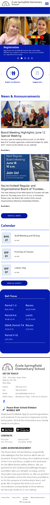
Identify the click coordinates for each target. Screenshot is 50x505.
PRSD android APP (23, 430)
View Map (7, 383)
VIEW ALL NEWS (14, 216)
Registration (11, 47)
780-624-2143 (21, 387)
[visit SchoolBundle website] (25, 502)
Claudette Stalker (25, 442)
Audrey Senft (23, 439)
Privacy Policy (5, 497)
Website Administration (38, 497)
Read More (5, 150)
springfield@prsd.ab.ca (25, 393)
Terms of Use (16, 497)
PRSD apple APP (7, 430)
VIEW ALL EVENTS (14, 283)
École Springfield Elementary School (27, 3)
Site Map (25, 497)
